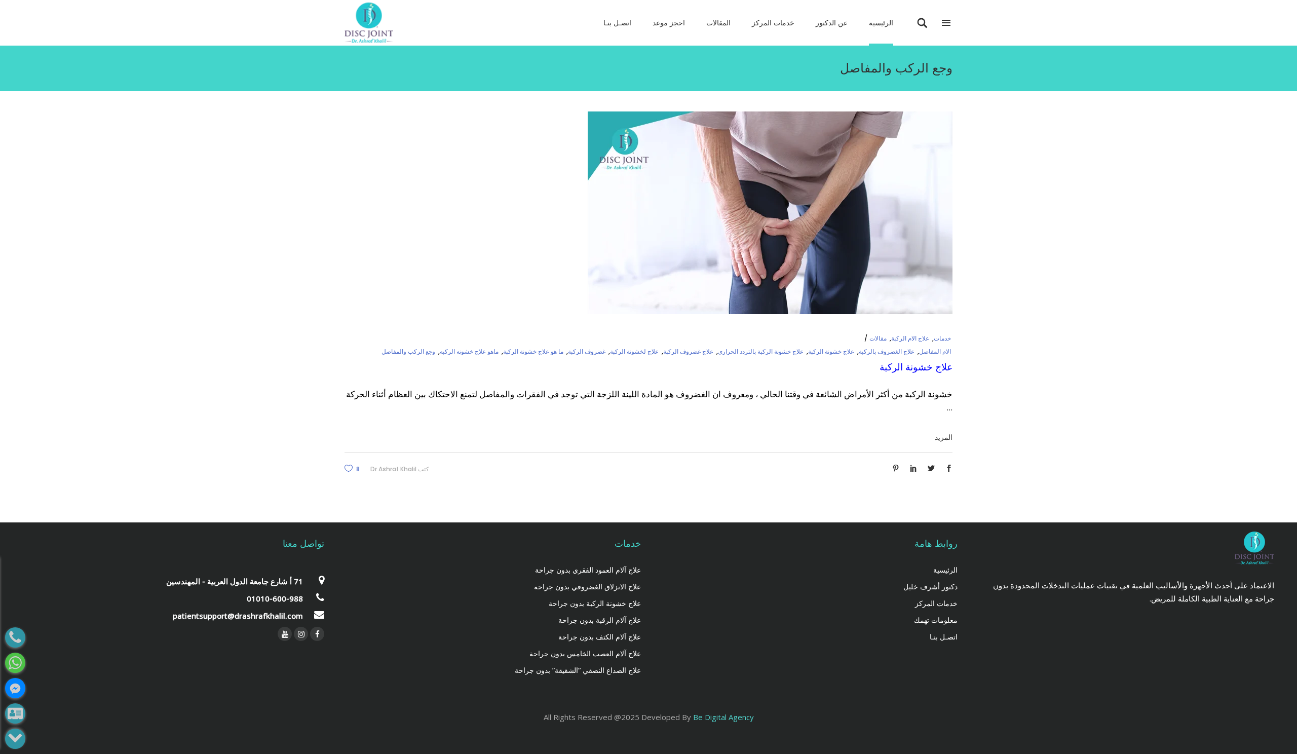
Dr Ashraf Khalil (393, 469)
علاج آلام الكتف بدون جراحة (599, 637)
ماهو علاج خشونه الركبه (469, 351)
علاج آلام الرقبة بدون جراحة (599, 620)
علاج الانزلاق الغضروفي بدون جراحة (587, 586)
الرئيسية (945, 570)
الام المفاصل (935, 351)
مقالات (878, 338)
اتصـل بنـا (944, 637)
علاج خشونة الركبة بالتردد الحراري (761, 351)
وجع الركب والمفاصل (408, 351)
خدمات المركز (936, 603)
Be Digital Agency (723, 717)
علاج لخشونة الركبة (634, 351)
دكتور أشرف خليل (930, 586)
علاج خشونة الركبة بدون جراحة (595, 603)
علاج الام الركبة (910, 338)
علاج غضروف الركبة (688, 351)
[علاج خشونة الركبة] (770, 212)
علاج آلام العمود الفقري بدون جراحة (588, 570)
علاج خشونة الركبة (831, 351)
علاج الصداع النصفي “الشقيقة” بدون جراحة (578, 670)
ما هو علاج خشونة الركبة (533, 351)
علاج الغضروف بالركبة (886, 351)
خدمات (942, 338)
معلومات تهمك (936, 620)
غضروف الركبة (586, 351)
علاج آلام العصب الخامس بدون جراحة (585, 653)
